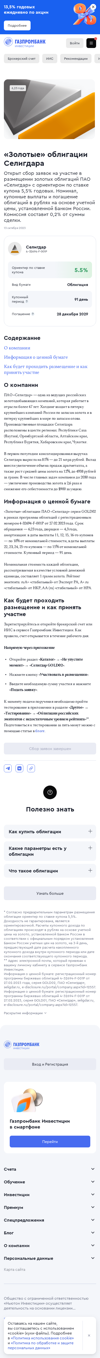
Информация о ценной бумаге (36, 357)
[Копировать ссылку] (31, 768)
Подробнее (17, 25)
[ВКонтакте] (19, 768)
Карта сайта (14, 1269)
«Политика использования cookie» (42, 1337)
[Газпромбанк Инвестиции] (25, 43)
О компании (17, 347)
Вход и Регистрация (50, 1064)
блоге (40, 731)
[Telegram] (8, 768)
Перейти (50, 1141)
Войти (75, 43)
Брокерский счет (21, 58)
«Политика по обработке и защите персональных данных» (41, 1345)
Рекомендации (76, 58)
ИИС (49, 58)
